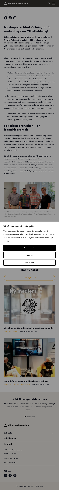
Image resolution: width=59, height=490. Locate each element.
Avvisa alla (29, 262)
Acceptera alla (29, 248)
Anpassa (29, 255)
